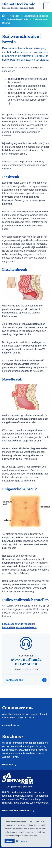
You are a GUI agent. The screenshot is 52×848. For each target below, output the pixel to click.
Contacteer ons (14, 680)
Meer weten (21, 841)
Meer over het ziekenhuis (16, 810)
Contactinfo (9, 725)
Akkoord (9, 841)
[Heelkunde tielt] (18, 5)
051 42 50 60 (26, 664)
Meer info (8, 764)
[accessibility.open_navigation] (46, 6)
